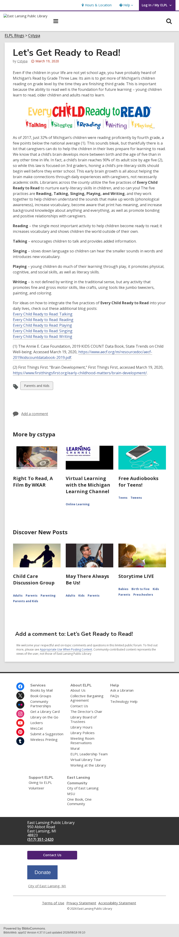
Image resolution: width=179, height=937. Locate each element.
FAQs (114, 695)
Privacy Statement (81, 903)
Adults (18, 596)
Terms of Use (53, 903)
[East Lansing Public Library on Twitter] (20, 696)
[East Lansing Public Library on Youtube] (20, 723)
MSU (71, 793)
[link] (96, 5)
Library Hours (81, 727)
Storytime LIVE (136, 576)
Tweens (136, 498)
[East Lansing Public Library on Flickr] (20, 705)
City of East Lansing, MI (47, 886)
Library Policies (82, 732)
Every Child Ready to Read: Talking (42, 314)
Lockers (36, 722)
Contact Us (79, 706)
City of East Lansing (83, 788)
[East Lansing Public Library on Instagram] (20, 714)
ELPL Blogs (14, 35)
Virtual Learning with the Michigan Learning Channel (88, 485)
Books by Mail (41, 690)
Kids (81, 596)
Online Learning (78, 504)
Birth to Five (140, 589)
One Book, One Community (79, 801)
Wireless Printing (44, 739)
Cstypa (34, 35)
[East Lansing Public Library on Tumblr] (20, 741)
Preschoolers (143, 595)
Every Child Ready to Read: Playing (42, 325)
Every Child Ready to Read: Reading (43, 319)
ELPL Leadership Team (89, 754)
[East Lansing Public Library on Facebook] (20, 686)
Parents (32, 596)
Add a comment (34, 413)
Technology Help (124, 701)
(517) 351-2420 (40, 839)
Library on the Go (44, 717)
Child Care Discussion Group (34, 579)
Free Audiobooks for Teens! (138, 481)
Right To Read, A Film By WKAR (33, 481)
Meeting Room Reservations (82, 740)
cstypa (22, 61)
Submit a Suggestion (46, 734)
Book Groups (40, 695)
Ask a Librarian (122, 690)
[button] (125, 5)
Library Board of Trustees (83, 719)
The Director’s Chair (86, 711)
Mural (74, 748)
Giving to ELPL (40, 782)
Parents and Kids (36, 386)
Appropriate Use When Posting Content (66, 649)
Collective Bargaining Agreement (86, 698)
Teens (122, 498)
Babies (123, 589)
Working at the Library (88, 765)
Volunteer (36, 788)
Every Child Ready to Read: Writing (42, 336)
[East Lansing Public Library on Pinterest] (20, 732)
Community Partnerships (40, 703)
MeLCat (36, 728)
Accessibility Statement (117, 903)
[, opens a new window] (42, 878)
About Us (78, 690)
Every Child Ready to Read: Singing (42, 330)
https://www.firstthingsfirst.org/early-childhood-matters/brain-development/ (80, 372)
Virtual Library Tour (85, 759)
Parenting (48, 596)
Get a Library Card (45, 711)
